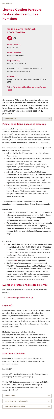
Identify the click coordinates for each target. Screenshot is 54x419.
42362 (9, 90)
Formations (7, 3)
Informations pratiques (15, 406)
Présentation (10, 119)
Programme (10, 396)
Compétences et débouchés (16, 401)
